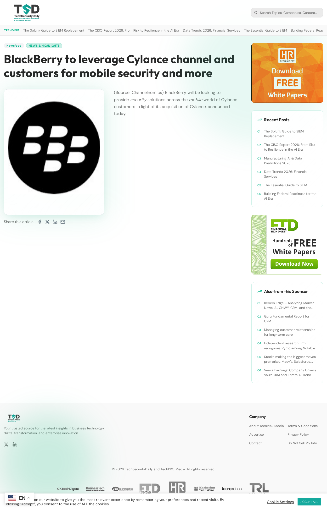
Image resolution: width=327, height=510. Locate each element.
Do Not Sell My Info (302, 443)
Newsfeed (14, 46)
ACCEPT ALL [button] (309, 502)
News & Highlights (44, 46)
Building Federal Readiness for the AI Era (290, 196)
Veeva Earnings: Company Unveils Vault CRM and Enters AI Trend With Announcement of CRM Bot (290, 372)
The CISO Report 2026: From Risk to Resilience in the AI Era (133, 30)
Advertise (256, 434)
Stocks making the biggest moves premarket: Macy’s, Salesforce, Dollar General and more (290, 359)
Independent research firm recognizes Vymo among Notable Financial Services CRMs (289, 345)
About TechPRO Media (266, 426)
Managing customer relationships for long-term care (289, 332)
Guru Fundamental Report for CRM (286, 318)
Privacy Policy (298, 434)
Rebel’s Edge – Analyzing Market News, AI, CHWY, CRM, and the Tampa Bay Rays (289, 305)
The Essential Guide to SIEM (265, 30)
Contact (255, 443)
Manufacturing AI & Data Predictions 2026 (283, 160)
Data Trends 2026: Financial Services (211, 30)
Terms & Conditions (303, 426)
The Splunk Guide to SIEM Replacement (53, 30)
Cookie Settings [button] (280, 502)
